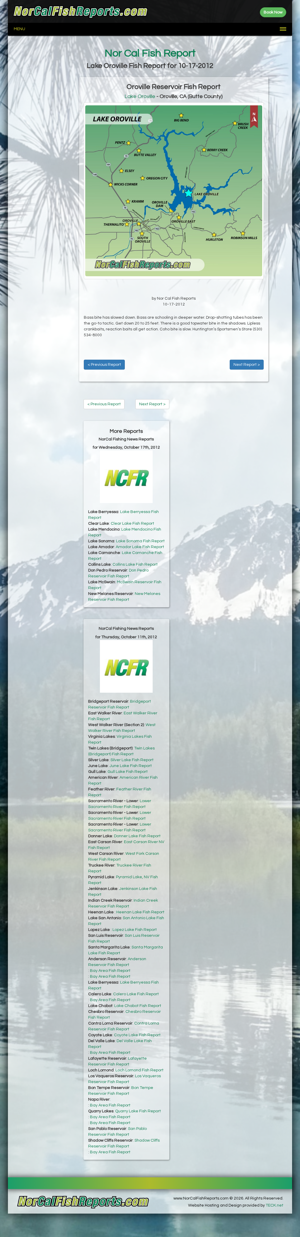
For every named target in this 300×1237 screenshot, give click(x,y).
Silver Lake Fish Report (132, 760)
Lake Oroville (140, 96)
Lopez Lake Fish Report (134, 930)
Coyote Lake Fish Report (137, 1035)
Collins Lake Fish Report (135, 564)
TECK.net (274, 1205)
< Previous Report (104, 365)
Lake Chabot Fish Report (137, 1006)
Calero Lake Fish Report (136, 994)
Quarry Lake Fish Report (138, 1111)
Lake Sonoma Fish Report (140, 541)
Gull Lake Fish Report (128, 772)
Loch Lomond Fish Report (139, 1070)
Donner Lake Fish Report (137, 836)
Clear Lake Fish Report (132, 523)
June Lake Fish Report (131, 766)
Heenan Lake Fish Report (140, 912)
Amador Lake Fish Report (140, 547)
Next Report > (246, 365)
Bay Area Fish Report (110, 971)
